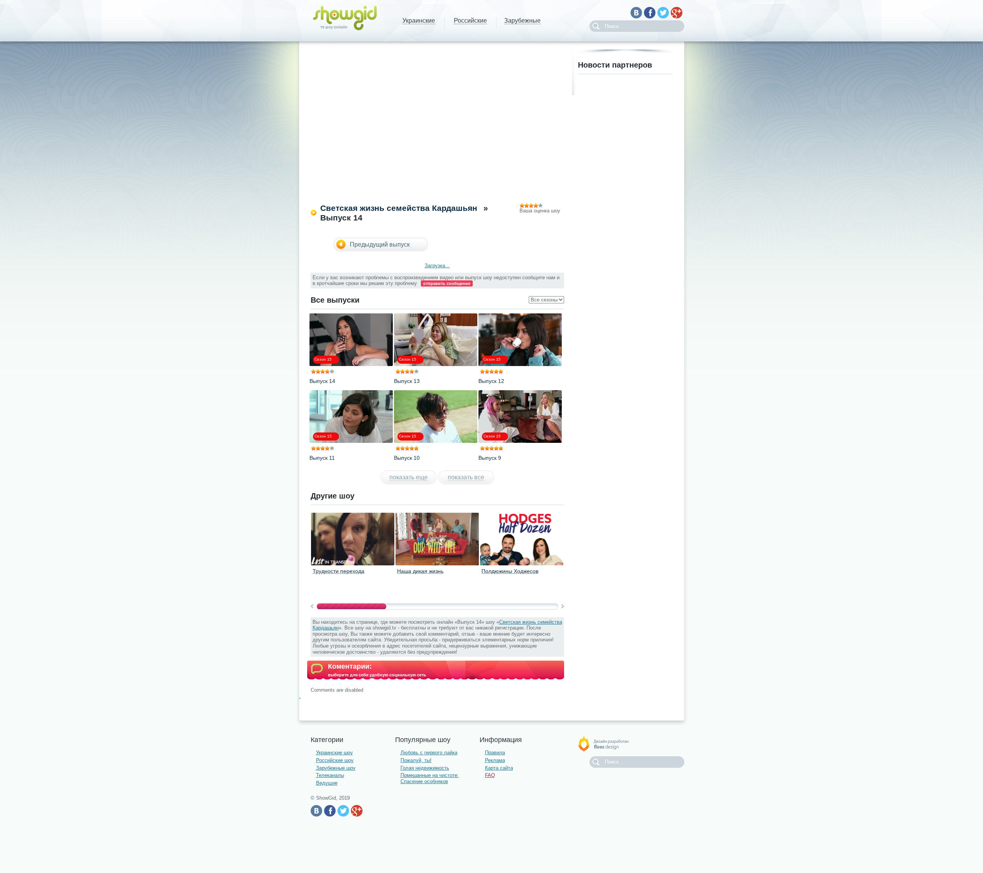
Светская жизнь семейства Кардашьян (398, 208)
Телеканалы (330, 775)
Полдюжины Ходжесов (510, 571)
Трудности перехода (338, 571)
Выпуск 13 (407, 381)
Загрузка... (437, 265)
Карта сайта (499, 768)
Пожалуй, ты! (416, 760)
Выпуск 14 (322, 381)
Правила (495, 752)
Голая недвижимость (424, 768)
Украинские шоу (334, 752)
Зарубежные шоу (336, 768)
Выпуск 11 (322, 458)
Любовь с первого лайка (428, 752)
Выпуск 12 (491, 381)
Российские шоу (335, 760)
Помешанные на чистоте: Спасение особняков (429, 778)
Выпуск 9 (489, 458)
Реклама (495, 760)
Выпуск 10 (407, 458)
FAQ (490, 775)
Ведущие (327, 783)
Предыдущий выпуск (380, 244)
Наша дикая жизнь (420, 571)
